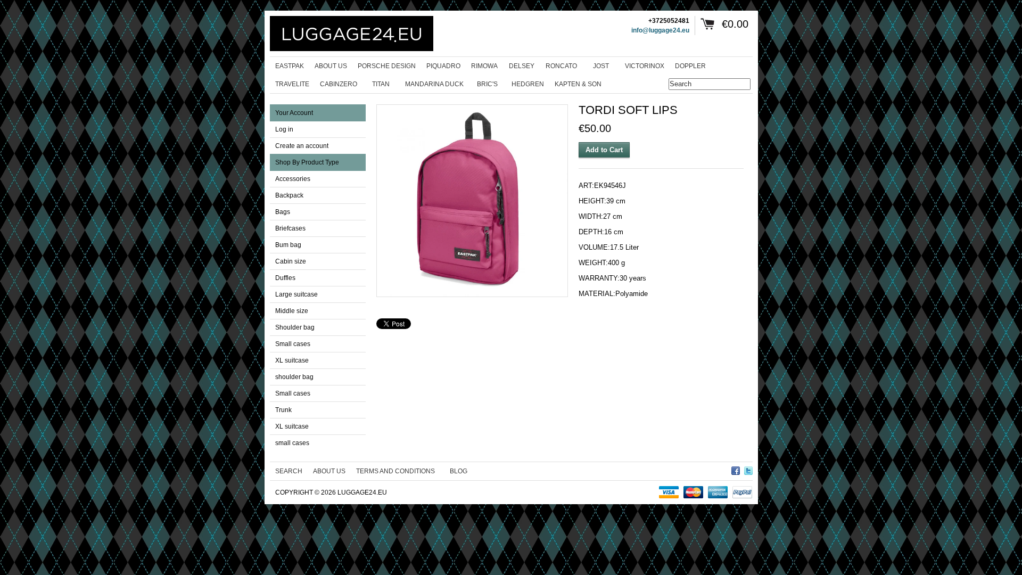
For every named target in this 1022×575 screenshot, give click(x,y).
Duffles (285, 278)
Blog (458, 471)
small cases (292, 443)
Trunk (283, 410)
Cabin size (290, 261)
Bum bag (288, 245)
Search (288, 471)
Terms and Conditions (395, 471)
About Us (329, 471)
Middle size (291, 311)
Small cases (292, 344)
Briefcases (290, 228)
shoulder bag (294, 377)
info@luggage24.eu (660, 30)
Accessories (292, 179)
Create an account (301, 146)
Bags (282, 212)
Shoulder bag (295, 327)
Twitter (748, 469)
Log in (284, 129)
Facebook (735, 469)
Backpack (289, 195)
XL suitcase (292, 360)
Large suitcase (296, 294)
